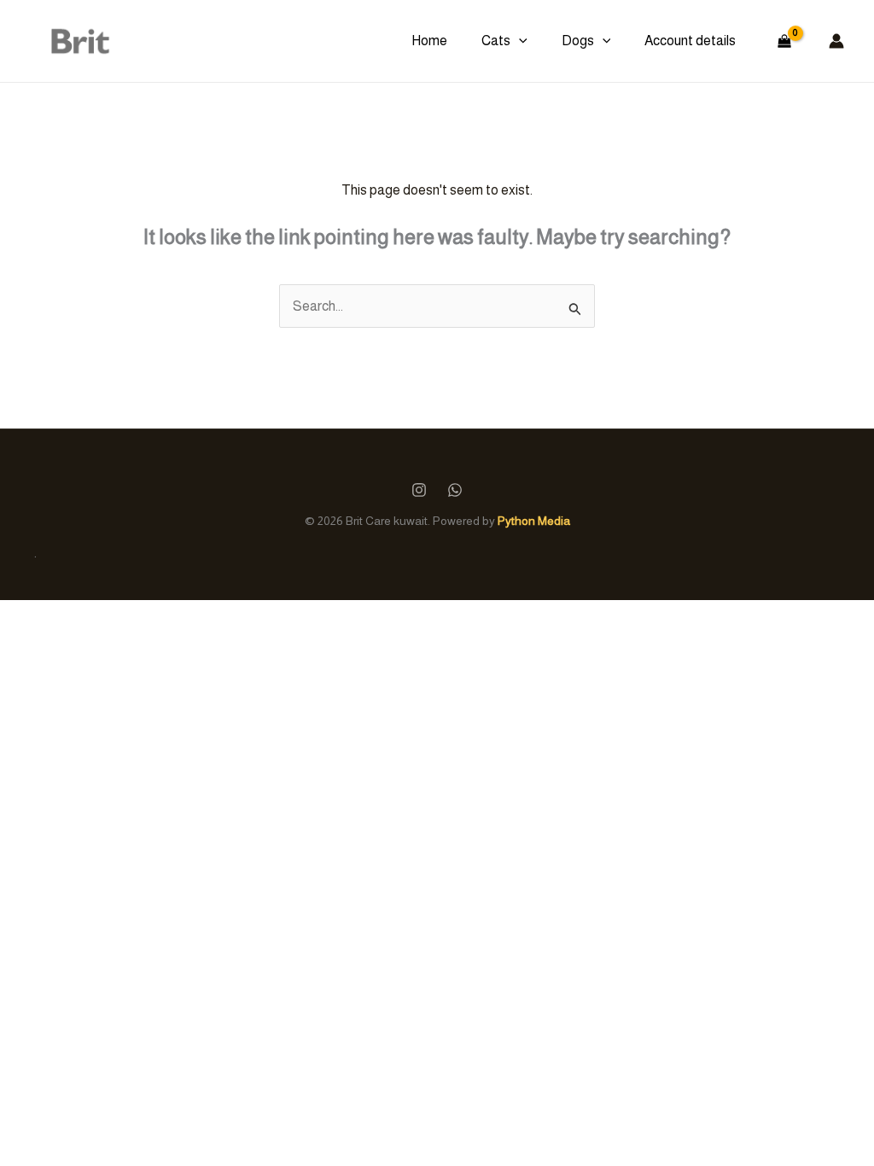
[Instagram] (419, 490)
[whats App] (455, 490)
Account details (690, 40)
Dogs (578, 40)
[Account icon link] (836, 41)
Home (429, 40)
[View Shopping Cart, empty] (784, 41)
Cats (495, 40)
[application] (518, 41)
